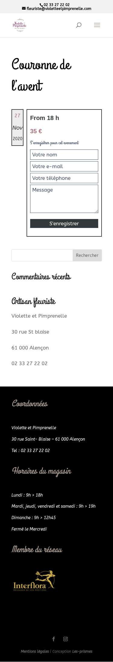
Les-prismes (82, 651)
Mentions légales (35, 651)
